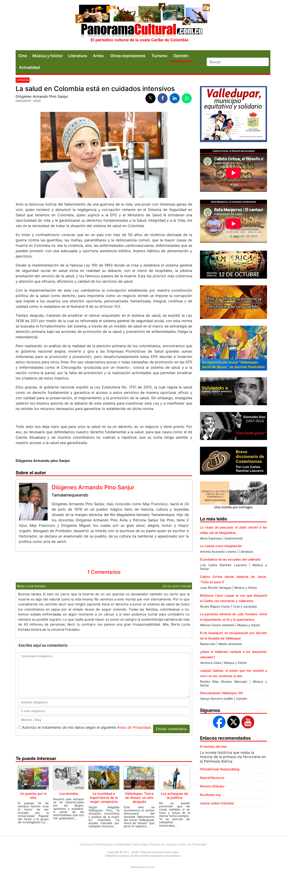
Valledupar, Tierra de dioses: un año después (139, 797)
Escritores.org (210, 795)
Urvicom (150, 867)
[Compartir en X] (150, 98)
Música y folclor (47, 55)
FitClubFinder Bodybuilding (220, 769)
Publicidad (123, 844)
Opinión (23, 80)
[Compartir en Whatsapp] (187, 98)
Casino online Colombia (217, 803)
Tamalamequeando (70, 495)
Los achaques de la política (174, 795)
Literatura (77, 55)
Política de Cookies (163, 844)
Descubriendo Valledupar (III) (221, 693)
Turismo (159, 55)
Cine (22, 55)
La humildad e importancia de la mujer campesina (104, 797)
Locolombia (68, 793)
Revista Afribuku (212, 786)
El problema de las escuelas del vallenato (230, 559)
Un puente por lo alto (33, 795)
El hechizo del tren (213, 746)
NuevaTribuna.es (212, 778)
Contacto (86, 844)
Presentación (104, 844)
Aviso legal (140, 844)
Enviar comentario (171, 729)
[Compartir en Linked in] (175, 98)
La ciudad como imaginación (221, 546)
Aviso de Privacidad (134, 727)
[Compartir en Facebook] (163, 98)
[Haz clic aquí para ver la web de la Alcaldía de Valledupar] (233, 113)
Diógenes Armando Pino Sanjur (42, 96)
